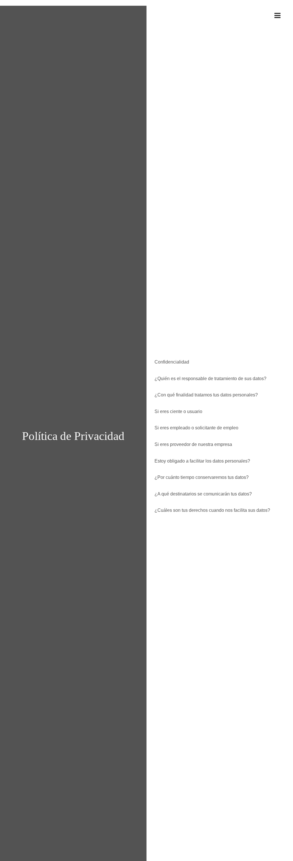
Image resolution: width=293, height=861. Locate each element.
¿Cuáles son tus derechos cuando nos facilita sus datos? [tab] (210, 510)
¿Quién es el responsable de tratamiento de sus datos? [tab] (208, 378)
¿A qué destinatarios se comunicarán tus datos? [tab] (201, 493)
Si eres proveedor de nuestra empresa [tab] (191, 444)
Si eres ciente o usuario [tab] (176, 411)
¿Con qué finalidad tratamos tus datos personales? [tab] (204, 394)
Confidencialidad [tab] (170, 362)
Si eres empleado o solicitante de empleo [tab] (194, 427)
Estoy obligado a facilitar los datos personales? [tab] (200, 461)
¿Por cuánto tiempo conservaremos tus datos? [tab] (200, 477)
